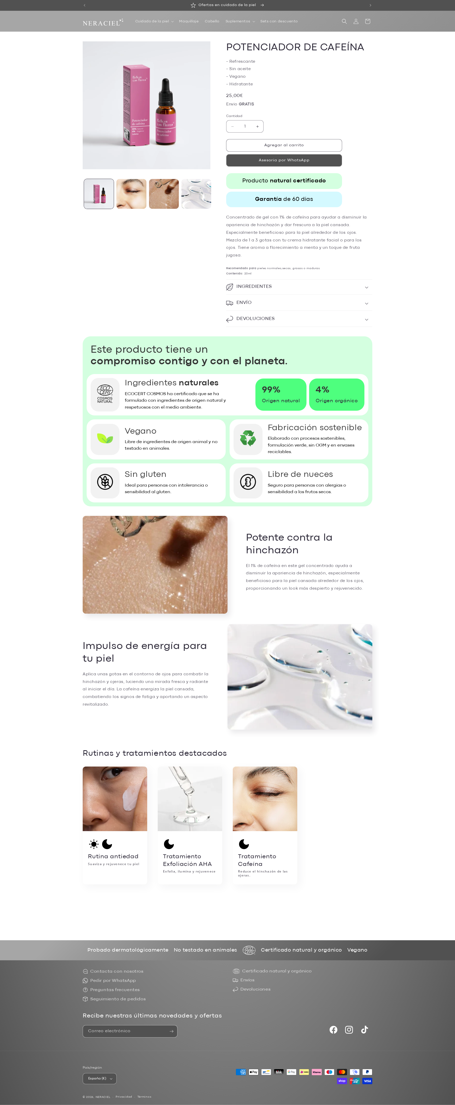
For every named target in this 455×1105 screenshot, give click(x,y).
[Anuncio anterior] (84, 5)
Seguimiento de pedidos (118, 999)
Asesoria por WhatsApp (284, 160)
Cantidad (234, 116)
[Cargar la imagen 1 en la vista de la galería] (99, 194)
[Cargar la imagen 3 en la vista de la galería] (164, 194)
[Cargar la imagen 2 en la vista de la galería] (131, 194)
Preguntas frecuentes (115, 990)
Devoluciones (255, 989)
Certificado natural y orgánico (277, 971)
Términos (144, 1097)
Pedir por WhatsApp (113, 981)
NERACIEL (103, 1097)
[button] (154, 21)
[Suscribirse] (171, 1031)
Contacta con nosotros (117, 971)
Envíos (247, 980)
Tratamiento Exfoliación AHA (189, 864)
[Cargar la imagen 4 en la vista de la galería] (196, 194)
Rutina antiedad (113, 860)
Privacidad (124, 1097)
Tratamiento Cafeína (263, 865)
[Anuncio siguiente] (370, 5)
